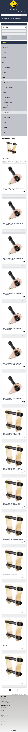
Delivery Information (6, 699)
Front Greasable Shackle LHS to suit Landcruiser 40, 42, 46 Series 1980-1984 (13, 469)
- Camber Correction (6, 95)
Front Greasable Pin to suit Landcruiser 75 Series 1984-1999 (13, 399)
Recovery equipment (6, 67)
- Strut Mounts (5, 122)
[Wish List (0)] (18, 11)
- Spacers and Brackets (7, 117)
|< (3, 689)
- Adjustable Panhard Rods (7, 85)
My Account (3, 721)
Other (3, 62)
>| (7, 692)
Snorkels (4, 75)
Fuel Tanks (4, 55)
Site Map (3, 710)
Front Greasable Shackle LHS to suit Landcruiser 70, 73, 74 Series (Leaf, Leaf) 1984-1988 (13, 644)
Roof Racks (4, 72)
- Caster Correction (6, 97)
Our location (5, 20)
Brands (2, 714)
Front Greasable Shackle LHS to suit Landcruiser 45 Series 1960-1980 (12, 504)
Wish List (3, 724)
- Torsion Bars (5, 129)
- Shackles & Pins (5, 112)
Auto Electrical (5, 47)
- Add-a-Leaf (5, 82)
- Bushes (4, 92)
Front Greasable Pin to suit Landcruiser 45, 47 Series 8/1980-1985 (14, 259)
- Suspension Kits (6, 124)
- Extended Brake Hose (7, 102)
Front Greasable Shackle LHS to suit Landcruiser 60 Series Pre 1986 (12, 608)
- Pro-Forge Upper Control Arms (9, 110)
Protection (4, 65)
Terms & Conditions (5, 702)
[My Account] (14, 11)
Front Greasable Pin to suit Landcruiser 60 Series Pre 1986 (13, 329)
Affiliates (3, 716)
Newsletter (3, 725)
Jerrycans (4, 57)
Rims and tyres (5, 70)
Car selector (5, 18)
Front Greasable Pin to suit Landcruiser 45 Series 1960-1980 (13, 224)
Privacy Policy (4, 701)
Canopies (4, 52)
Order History (4, 723)
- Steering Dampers (6, 119)
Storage (3, 77)
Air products (4, 45)
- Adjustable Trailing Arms (7, 90)
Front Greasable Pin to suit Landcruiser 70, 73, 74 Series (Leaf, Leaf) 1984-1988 (13, 364)
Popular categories (16, 18)
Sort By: (4, 161)
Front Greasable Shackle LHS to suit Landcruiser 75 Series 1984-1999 (12, 679)
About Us (3, 698)
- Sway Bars (4, 127)
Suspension (4, 80)
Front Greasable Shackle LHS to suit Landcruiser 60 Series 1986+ (12, 573)
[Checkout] (21, 11)
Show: (17, 161)
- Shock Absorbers (6, 114)
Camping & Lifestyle (6, 50)
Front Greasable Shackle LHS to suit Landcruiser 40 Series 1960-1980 (12, 434)
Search (4, 37)
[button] (25, 11)
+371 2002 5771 (14, 9)
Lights (3, 60)
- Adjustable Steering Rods (8, 87)
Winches (3, 134)
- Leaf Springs (5, 105)
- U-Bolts (4, 132)
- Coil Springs (5, 100)
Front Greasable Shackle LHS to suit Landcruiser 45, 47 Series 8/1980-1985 (13, 539)
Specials (3, 718)
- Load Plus (4, 107)
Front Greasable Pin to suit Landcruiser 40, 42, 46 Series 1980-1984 (14, 189)
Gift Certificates (4, 715)
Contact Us (3, 707)
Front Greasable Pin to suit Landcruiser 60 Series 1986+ (13, 294)
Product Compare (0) (7, 158)
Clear (9, 37)
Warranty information (6, 703)
